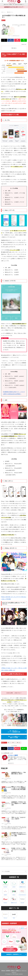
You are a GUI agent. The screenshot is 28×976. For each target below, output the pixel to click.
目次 (13, 48)
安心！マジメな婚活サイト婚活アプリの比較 (14, 737)
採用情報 (8, 970)
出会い (19, 742)
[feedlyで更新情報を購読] (11, 763)
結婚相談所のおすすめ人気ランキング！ (14, 7)
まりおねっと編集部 (13, 755)
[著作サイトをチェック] (9, 763)
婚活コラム (5, 742)
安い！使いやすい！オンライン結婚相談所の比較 (14, 731)
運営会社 (3, 970)
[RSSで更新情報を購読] (13, 763)
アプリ (10, 742)
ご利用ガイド (18, 970)
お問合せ (12, 970)
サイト (15, 742)
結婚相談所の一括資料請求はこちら (14, 954)
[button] (25, 871)
